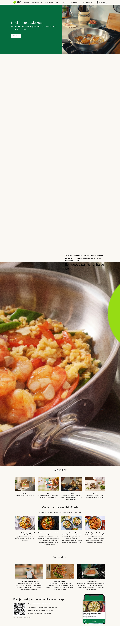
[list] (60, 530)
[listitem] (25, 487)
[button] (89, 2)
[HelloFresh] (17, 2)
